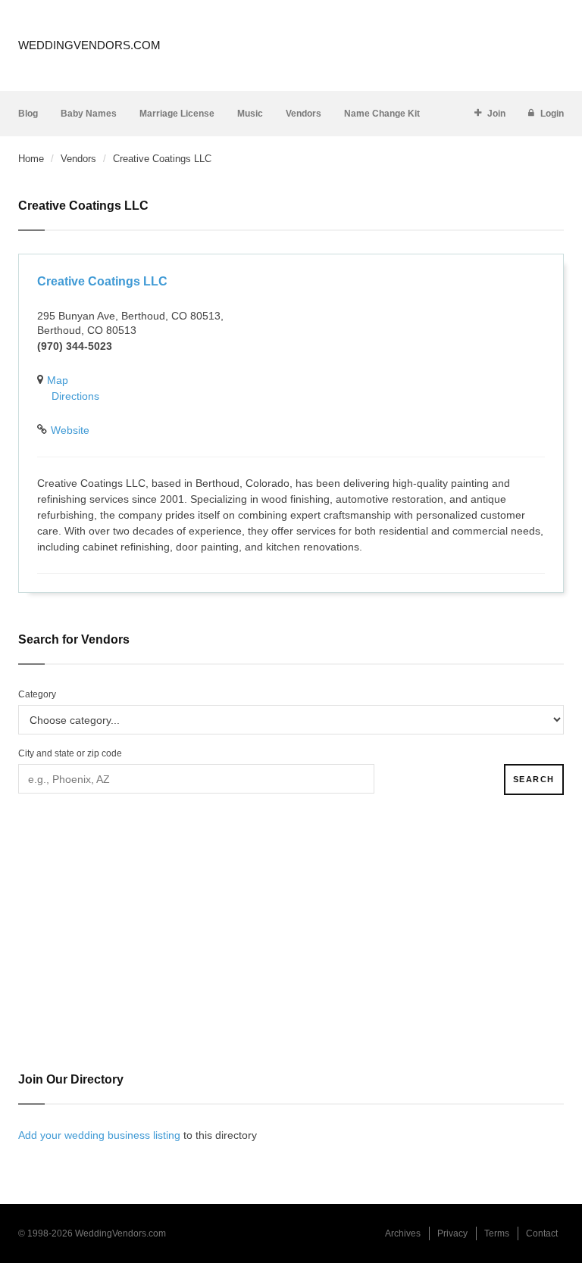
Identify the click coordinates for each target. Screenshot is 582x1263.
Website (70, 430)
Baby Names (89, 113)
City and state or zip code (70, 753)
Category (37, 694)
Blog (28, 113)
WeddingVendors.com (89, 45)
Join (496, 113)
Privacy (452, 1233)
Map (57, 380)
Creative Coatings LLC (102, 281)
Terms (496, 1233)
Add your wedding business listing (99, 1135)
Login (552, 113)
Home (31, 158)
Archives (403, 1233)
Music (250, 113)
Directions (75, 396)
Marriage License (176, 113)
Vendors (303, 113)
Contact (542, 1233)
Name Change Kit (382, 113)
